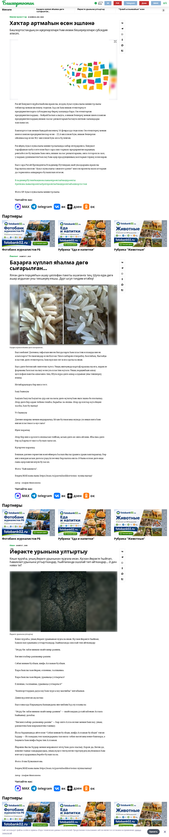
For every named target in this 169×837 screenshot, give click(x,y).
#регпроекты (49, 183)
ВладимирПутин (24, 180)
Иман (12, 545)
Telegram (130, 3)
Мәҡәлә (6, 9)
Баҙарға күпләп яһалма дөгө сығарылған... (50, 10)
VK (108, 3)
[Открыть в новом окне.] (22, 207)
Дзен (144, 3)
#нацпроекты (68, 180)
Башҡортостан (18, 3)
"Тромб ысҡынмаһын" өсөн (131, 9)
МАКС (156, 3)
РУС (117, 3)
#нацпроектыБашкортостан (71, 183)
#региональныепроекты (28, 183)
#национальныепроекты (47, 180)
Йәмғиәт (14, 256)
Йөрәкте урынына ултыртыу (91, 9)
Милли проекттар (18, 17)
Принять (153, 831)
